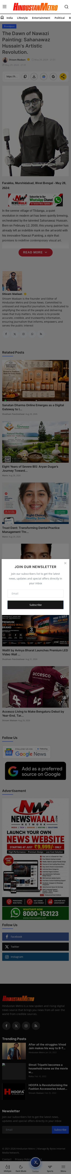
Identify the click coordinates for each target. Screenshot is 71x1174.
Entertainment (41, 18)
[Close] (65, 563)
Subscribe (35, 605)
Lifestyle (22, 18)
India (10, 18)
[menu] (4, 7)
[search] (66, 7)
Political (60, 18)
